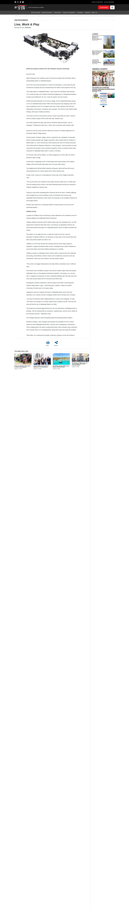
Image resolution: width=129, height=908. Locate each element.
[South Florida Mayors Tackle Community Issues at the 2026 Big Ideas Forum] (103, 99)
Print (47, 345)
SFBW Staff (28, 27)
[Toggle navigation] (15, 7)
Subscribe (104, 7)
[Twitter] (20, 2)
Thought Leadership (69, 12)
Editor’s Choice (35, 12)
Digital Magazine (109, 2)
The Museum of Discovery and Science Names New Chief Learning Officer (79, 364)
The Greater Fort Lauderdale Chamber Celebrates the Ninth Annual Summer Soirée (103, 89)
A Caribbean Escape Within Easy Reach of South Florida (61, 366)
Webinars (87, 12)
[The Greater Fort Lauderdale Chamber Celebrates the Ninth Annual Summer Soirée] (103, 78)
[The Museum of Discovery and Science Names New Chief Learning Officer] (80, 357)
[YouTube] (23, 2)
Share (56, 345)
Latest (95, 34)
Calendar (80, 12)
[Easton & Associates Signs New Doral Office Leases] (109, 54)
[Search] (112, 7)
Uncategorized (21, 20)
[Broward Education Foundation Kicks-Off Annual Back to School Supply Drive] (95, 95)
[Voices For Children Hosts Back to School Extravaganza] (23, 359)
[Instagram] (18, 2)
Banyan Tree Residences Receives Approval (97, 38)
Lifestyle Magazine (97, 2)
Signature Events (47, 12)
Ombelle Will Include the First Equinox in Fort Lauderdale (41, 366)
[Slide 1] (103, 106)
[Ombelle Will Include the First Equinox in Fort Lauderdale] (42, 359)
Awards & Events (99, 69)
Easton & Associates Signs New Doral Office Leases (97, 52)
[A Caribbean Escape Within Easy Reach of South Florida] (61, 359)
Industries (57, 12)
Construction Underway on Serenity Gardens (96, 61)
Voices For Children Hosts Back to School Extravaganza (22, 366)
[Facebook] (15, 2)
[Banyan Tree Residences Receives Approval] (109, 42)
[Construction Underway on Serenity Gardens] (109, 62)
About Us (94, 12)
